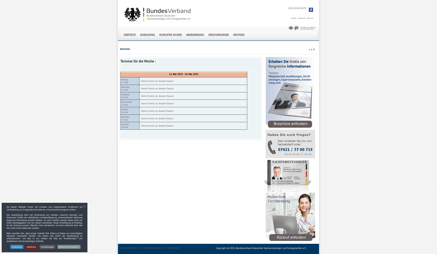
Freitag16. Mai (124, 110)
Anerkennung (195, 35)
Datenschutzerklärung (130, 248)
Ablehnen (31, 246)
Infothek (238, 35)
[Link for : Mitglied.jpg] (288, 176)
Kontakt (293, 18)
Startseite (130, 35)
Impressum (301, 18)
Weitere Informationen (69, 246)
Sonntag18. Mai (125, 125)
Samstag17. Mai (125, 118)
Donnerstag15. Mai (126, 103)
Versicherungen (218, 35)
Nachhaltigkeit (173, 248)
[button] (311, 10)
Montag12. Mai (124, 81)
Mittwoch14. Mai (125, 96)
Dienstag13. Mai (125, 88)
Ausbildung (147, 35)
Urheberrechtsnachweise (153, 248)
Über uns (310, 18)
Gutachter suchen (170, 35)
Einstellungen (47, 246)
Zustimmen (17, 246)
